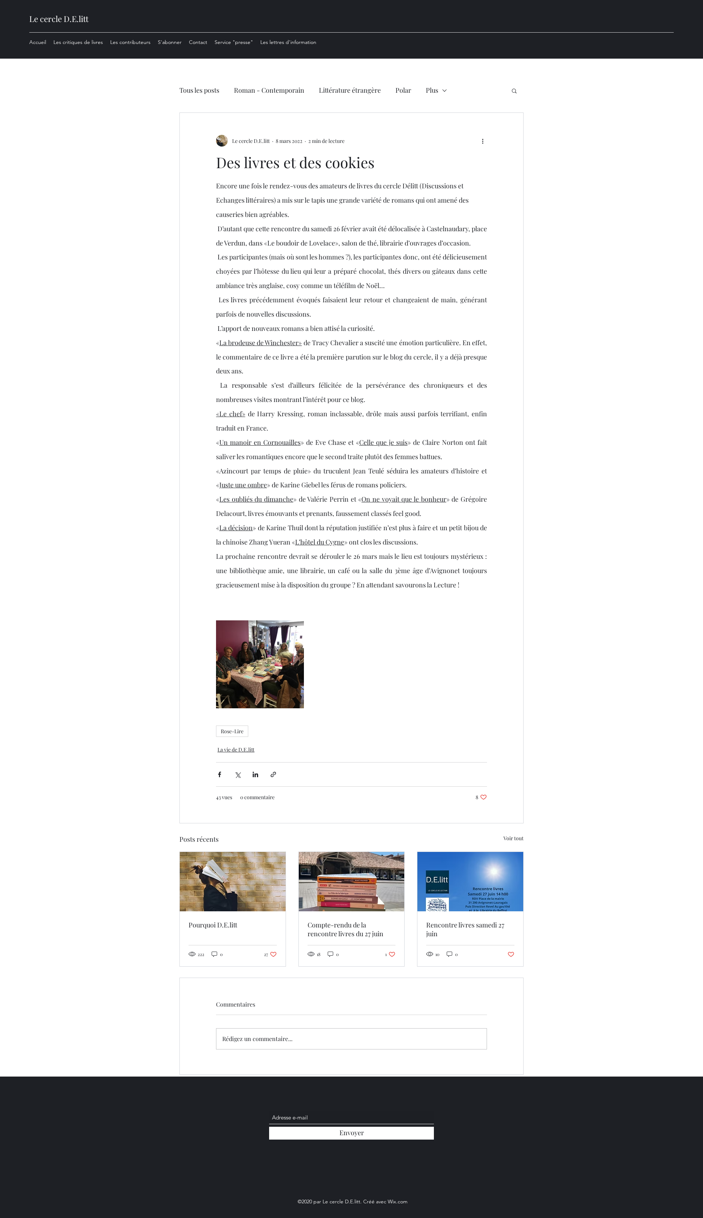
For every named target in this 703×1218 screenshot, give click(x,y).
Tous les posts (199, 90)
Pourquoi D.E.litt (213, 924)
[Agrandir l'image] (260, 664)
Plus (432, 90)
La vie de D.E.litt (235, 749)
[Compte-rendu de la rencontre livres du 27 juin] (352, 881)
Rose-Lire (232, 731)
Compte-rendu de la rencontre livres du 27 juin (345, 929)
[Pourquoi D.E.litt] (233, 881)
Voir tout (513, 838)
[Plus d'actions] (482, 140)
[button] (514, 90)
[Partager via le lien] (273, 774)
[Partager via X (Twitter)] (237, 774)
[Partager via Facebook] (219, 774)
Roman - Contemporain (269, 90)
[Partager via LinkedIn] (255, 774)
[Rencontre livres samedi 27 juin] (470, 881)
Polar (403, 90)
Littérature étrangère (350, 90)
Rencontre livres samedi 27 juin (465, 929)
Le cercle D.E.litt (59, 18)
